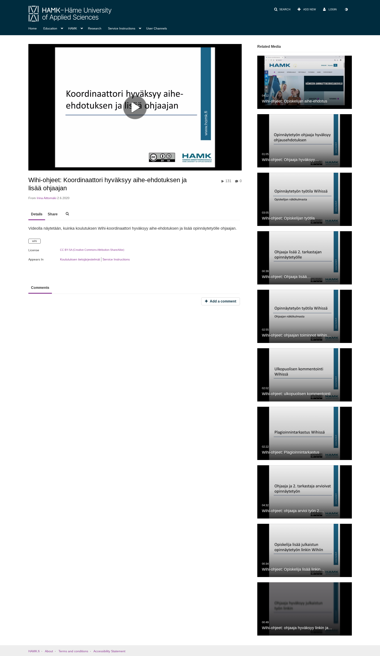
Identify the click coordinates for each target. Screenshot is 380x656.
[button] (282, 9)
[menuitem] (35, 28)
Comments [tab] (40, 288)
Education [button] (50, 28)
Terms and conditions (73, 651)
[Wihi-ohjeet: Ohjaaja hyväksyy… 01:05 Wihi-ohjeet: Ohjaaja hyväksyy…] (304, 140)
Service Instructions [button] (121, 28)
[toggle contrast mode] (346, 9)
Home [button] (32, 28)
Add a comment (222, 301)
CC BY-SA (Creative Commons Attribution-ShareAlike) (92, 250)
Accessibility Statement (109, 651)
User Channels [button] (156, 28)
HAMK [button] (72, 28)
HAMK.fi (34, 651)
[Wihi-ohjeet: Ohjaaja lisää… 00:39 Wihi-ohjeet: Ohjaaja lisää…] (304, 257)
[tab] (36, 214)
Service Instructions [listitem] (116, 259)
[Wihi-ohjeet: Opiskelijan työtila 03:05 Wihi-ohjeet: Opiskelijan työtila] (304, 199)
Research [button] (94, 28)
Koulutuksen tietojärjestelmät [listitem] (80, 259)
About (49, 651)
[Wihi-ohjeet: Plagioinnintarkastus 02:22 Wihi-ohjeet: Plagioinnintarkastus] (304, 433)
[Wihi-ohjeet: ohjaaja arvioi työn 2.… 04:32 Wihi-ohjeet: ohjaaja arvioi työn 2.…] (304, 491)
